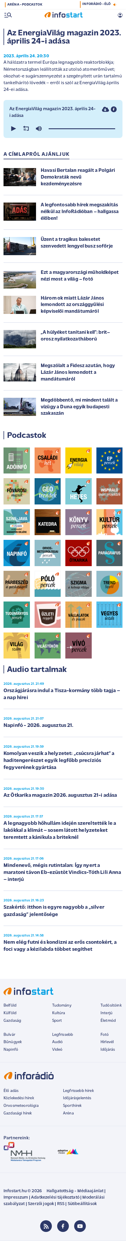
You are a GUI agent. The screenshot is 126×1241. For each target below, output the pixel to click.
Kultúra (58, 1013)
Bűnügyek (13, 1042)
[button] (12, 128)
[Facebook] (63, 1226)
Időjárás (108, 1050)
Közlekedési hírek (19, 1098)
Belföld (10, 1005)
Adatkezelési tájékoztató (55, 1197)
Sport (57, 1021)
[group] (38, 128)
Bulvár (9, 1035)
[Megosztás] (114, 109)
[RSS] (46, 1226)
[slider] (82, 128)
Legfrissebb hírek (78, 1091)
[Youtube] (80, 1226)
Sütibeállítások (82, 1204)
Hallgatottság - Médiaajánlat (75, 1191)
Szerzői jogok (41, 1204)
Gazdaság (12, 1021)
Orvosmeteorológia (21, 1106)
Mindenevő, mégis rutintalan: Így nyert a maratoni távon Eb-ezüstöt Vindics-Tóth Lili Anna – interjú (62, 873)
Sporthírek (72, 1106)
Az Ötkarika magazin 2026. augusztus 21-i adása (60, 795)
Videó (57, 1050)
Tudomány (61, 1005)
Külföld (10, 1013)
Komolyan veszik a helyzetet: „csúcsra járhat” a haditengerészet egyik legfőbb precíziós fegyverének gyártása (59, 761)
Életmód (108, 1021)
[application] (63, 128)
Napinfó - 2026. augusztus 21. (39, 725)
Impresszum (16, 1197)
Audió (57, 1042)
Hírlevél (107, 1042)
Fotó (105, 1035)
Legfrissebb (62, 1035)
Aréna (68, 1113)
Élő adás (11, 1091)
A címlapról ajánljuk (36, 154)
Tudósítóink (111, 1005)
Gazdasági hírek (18, 1113)
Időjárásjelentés (77, 1098)
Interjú (107, 1013)
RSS (60, 1204)
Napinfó (11, 1050)
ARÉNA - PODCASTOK (24, 4)
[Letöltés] (105, 109)
